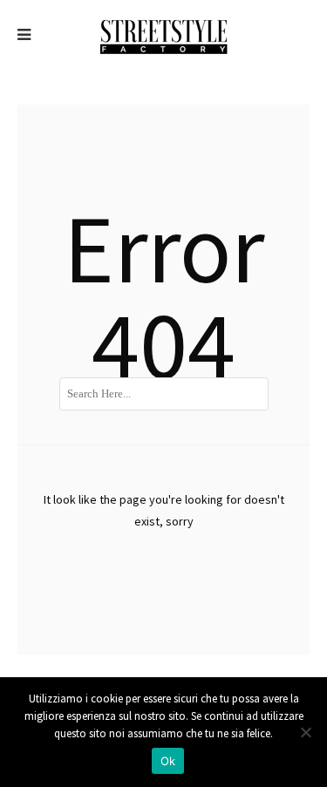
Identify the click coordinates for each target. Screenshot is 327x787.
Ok (168, 761)
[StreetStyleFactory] (163, 35)
